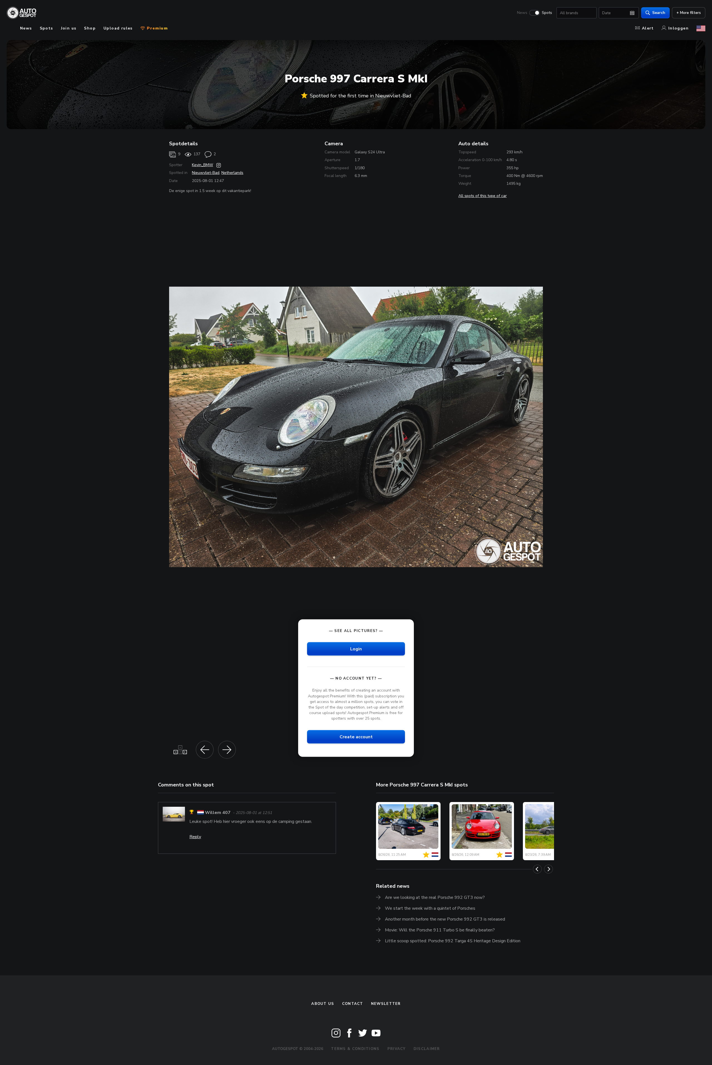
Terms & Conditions (355, 1048)
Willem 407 (218, 813)
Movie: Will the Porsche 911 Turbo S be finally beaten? (440, 930)
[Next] (548, 869)
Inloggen (678, 28)
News (522, 13)
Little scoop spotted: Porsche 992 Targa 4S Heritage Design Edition (452, 941)
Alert (648, 28)
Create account (356, 737)
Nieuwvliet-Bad (205, 172)
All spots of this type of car (482, 195)
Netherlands (232, 172)
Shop (90, 28)
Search (658, 12)
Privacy (396, 1048)
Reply (195, 837)
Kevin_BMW (202, 165)
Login (356, 649)
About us (322, 1003)
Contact (352, 1003)
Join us (68, 28)
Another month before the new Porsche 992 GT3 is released (445, 919)
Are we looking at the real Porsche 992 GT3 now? (435, 897)
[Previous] (537, 869)
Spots (547, 13)
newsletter (386, 1003)
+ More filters (688, 12)
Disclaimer (427, 1048)
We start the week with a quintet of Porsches (430, 908)
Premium (156, 28)
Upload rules (118, 28)
